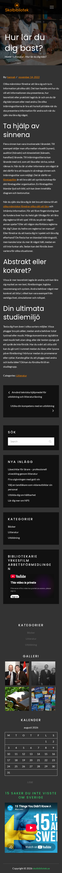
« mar (30, 781)
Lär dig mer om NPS (18, 500)
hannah (11, 76)
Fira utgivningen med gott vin (24, 479)
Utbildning (14, 537)
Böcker (12, 526)
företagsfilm (9, 179)
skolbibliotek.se (41, 868)
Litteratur (21, 375)
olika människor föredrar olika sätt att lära (26, 206)
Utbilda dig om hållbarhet (22, 494)
